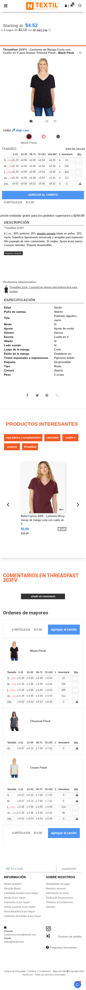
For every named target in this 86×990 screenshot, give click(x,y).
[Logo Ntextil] (42, 5)
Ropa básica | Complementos (23, 437)
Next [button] (80, 88)
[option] (43, 86)
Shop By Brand (12, 888)
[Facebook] (27, 395)
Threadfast (10, 49)
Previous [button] (8, 88)
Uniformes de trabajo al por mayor (22, 916)
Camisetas (52, 437)
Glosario (50, 907)
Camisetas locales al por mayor (21, 893)
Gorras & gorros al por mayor (19, 907)
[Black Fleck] (29, 137)
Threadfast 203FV (14, 228)
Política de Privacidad (14, 971)
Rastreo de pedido (70, 936)
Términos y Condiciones (39, 971)
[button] (66, 5)
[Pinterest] (47, 395)
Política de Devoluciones (59, 897)
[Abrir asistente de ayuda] (77, 984)
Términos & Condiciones (59, 902)
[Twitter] (37, 395)
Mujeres (12, 446)
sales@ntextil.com (14, 941)
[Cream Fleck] (44, 137)
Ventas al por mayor (15, 897)
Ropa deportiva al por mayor (19, 911)
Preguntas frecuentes (63, 947)
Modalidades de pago (58, 884)
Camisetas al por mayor (17, 902)
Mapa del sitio (59, 971)
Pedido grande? (13, 884)
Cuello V (70, 437)
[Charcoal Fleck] (58, 137)
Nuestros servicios (56, 888)
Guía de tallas (75, 149)
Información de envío (57, 893)
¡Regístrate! (68, 868)
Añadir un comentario (43, 596)
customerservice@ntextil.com (20, 934)
